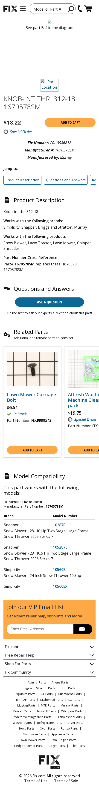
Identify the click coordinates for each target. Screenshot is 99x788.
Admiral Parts (37, 682)
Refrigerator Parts (49, 723)
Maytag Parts (26, 705)
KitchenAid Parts (51, 700)
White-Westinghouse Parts (33, 717)
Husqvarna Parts (70, 694)
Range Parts (69, 728)
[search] (71, 9)
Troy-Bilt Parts (46, 711)
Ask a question (49, 302)
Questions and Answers (66, 179)
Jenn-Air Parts (25, 700)
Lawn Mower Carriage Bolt (31, 397)
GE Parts (47, 694)
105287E (60, 547)
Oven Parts (47, 728)
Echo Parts (68, 688)
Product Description (22, 179)
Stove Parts (26, 728)
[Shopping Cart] (88, 8)
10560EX (60, 586)
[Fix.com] (10, 9)
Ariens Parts (60, 682)
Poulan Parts (22, 711)
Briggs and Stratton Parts (38, 688)
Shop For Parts (18, 663)
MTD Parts (48, 705)
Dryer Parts (75, 723)
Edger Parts (57, 746)
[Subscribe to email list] (82, 629)
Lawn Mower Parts (32, 740)
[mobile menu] (23, 9)
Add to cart (70, 122)
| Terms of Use (34, 780)
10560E (59, 569)
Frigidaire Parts (25, 694)
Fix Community (18, 672)
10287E (59, 524)
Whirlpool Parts (72, 711)
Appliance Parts (62, 734)
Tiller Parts (77, 746)
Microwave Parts (34, 734)
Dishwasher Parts (69, 717)
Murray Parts (70, 705)
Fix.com (11, 646)
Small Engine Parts (63, 740)
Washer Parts (22, 723)
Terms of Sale (66, 780)
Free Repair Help (20, 655)
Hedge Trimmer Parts (29, 746)
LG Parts (74, 700)
